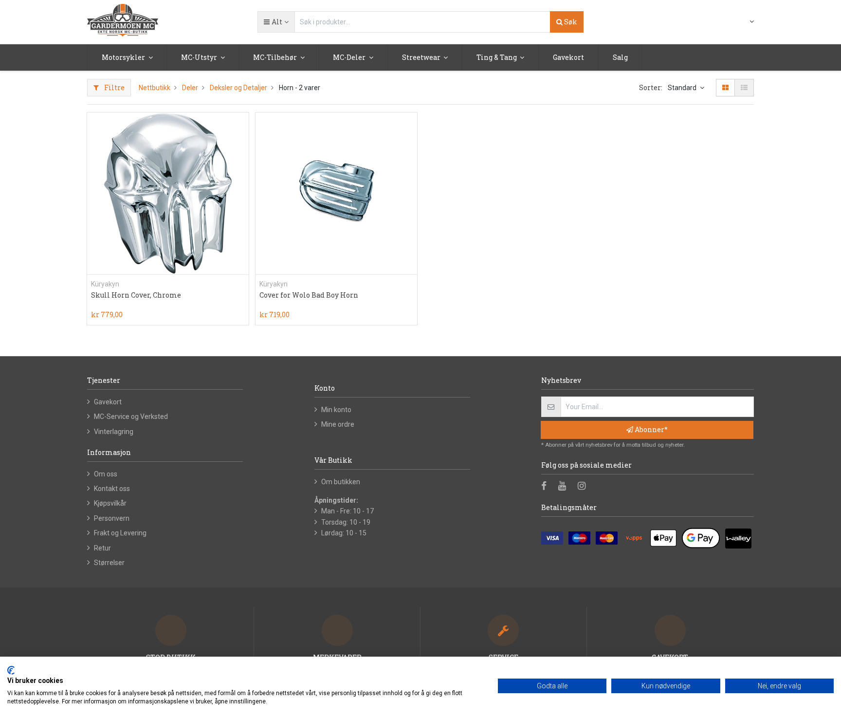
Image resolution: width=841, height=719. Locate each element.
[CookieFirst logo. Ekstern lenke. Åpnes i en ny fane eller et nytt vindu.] (11, 670)
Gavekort (108, 402)
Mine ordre (337, 424)
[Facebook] (547, 487)
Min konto (336, 410)
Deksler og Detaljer (238, 88)
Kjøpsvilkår (110, 503)
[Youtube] (565, 487)
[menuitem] (568, 57)
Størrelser (109, 563)
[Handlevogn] (728, 22)
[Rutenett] (725, 87)
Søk (570, 21)
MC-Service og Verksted (131, 416)
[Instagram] (585, 487)
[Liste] (744, 87)
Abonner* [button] (650, 429)
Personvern (111, 518)
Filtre (114, 87)
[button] (275, 22)
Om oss (105, 474)
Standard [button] (683, 88)
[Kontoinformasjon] (746, 21)
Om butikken (340, 482)
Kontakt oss (112, 488)
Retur (102, 548)
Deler (190, 88)
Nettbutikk (154, 88)
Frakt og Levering (120, 533)
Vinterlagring (113, 431)
